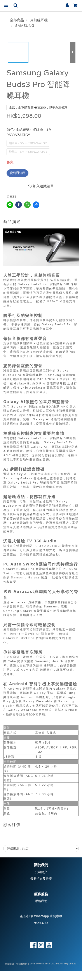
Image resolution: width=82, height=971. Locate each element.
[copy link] (36, 204)
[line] (10, 204)
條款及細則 (21, 963)
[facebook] (18, 204)
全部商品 (17, 20)
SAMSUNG (24, 26)
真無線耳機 (39, 20)
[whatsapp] (27, 204)
